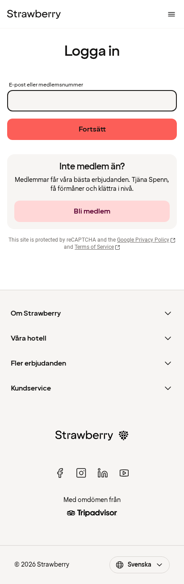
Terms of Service (94, 247)
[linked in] (102, 473)
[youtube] (124, 473)
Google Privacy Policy (143, 240)
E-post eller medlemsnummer (46, 85)
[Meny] (171, 14)
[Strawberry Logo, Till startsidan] (34, 14)
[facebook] (59, 473)
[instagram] (81, 473)
